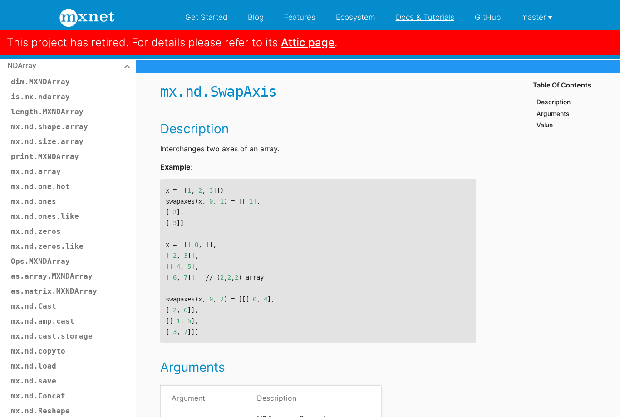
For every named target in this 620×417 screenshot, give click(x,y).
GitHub (488, 17)
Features (299, 17)
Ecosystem (355, 17)
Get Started (206, 17)
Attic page (308, 42)
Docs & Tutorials (425, 17)
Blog (256, 17)
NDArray (21, 65)
